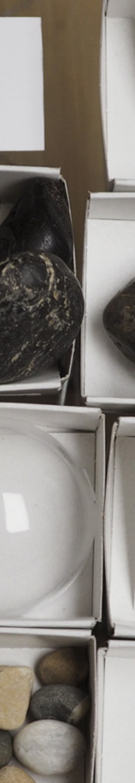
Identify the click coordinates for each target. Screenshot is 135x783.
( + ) (67, 777)
